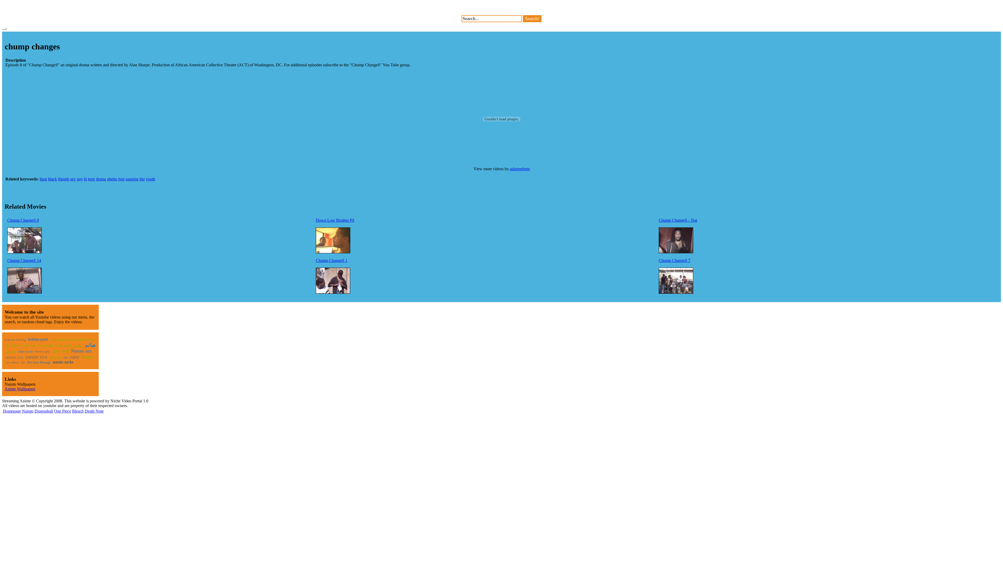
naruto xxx (15, 357)
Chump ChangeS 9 (23, 220)
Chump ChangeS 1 (331, 260)
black (52, 179)
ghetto (112, 179)
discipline (55, 357)
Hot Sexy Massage (39, 362)
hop (121, 179)
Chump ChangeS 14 (24, 260)
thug (43, 179)
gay (80, 179)
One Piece (62, 411)
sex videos (12, 362)
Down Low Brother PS (335, 220)
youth (150, 179)
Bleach (78, 411)
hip (142, 179)
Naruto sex (81, 351)
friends (63, 179)
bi (85, 179)
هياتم (90, 345)
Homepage (12, 411)
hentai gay (42, 351)
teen (91, 179)
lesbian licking (15, 340)
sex (73, 179)
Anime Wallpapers (20, 389)
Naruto (27, 411)
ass (23, 362)
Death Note (94, 411)
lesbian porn (38, 339)
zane (74, 357)
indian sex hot (25, 351)
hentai (87, 357)
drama (101, 179)
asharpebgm (520, 169)
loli (65, 351)
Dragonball (43, 411)
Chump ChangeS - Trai (678, 220)
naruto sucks (63, 362)
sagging (132, 179)
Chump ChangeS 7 (674, 260)
